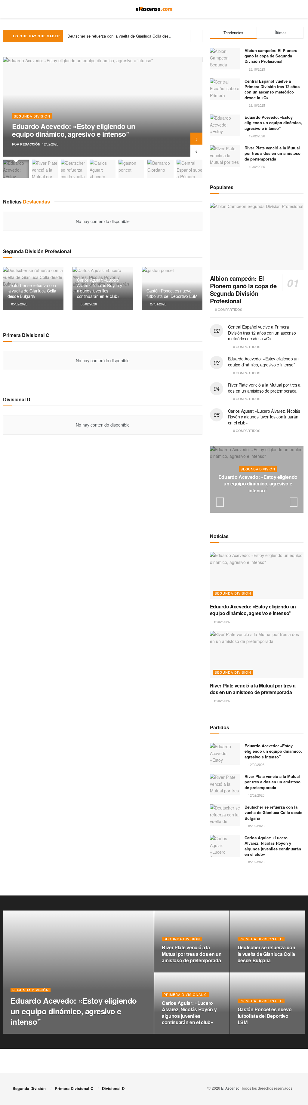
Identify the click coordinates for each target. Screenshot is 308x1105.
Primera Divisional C (261, 939)
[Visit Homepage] (154, 9)
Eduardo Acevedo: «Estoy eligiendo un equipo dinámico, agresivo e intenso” (73, 130)
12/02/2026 (259, 502)
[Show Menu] (15, 9)
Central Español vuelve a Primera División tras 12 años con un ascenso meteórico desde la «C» (272, 89)
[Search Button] (292, 9)
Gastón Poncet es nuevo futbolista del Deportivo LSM (172, 293)
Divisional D (113, 1088)
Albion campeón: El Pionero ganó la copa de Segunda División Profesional (271, 55)
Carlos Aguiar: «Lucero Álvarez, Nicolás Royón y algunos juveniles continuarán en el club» (146, 36)
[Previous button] (196, 151)
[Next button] (196, 139)
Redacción (30, 144)
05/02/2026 (18, 304)
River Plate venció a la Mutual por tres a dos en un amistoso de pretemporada (272, 153)
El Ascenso (230, 1088)
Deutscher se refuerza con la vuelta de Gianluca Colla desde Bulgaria (32, 290)
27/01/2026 (157, 304)
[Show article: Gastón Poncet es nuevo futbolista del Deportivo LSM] (131, 169)
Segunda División (32, 116)
